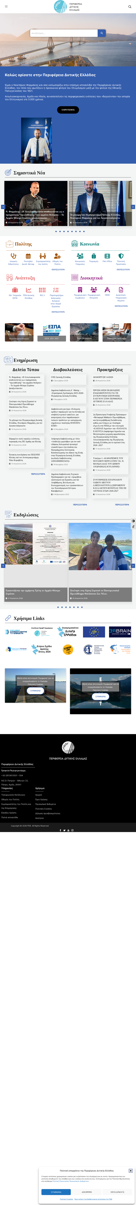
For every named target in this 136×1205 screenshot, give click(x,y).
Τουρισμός (93, 261)
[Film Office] (107, 256)
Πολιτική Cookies (66, 1199)
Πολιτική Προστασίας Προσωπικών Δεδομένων (71, 1181)
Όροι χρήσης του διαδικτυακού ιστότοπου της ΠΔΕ (93, 1199)
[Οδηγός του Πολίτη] (57, 256)
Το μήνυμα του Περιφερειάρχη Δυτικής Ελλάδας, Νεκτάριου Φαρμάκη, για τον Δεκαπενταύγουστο (25, 423)
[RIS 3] (42, 290)
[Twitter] (65, 830)
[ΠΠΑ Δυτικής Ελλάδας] (28, 290)
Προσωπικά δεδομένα (45, 804)
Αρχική (38, 795)
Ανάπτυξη (25, 278)
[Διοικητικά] (74, 277)
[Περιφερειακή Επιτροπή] (93, 289)
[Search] (102, 33)
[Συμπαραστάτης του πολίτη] (42, 256)
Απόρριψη (87, 1192)
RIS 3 (42, 295)
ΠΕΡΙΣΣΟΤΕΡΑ (38, 474)
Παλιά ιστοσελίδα (9, 817)
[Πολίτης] (9, 244)
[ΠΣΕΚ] (107, 289)
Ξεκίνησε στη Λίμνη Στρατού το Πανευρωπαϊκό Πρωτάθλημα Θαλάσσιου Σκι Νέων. (22, 404)
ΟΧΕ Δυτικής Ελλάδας (61, 377)
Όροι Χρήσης (41, 799)
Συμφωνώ (56, 1192)
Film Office (107, 261)
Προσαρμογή (117, 1192)
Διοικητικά (91, 278)
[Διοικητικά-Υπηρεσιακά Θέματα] (121, 289)
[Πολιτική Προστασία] (121, 256)
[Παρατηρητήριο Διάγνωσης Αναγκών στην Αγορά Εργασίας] (56, 290)
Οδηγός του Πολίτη (10, 799)
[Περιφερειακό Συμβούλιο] (80, 289)
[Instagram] (73, 830)
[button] (130, 1170)
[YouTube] (69, 830)
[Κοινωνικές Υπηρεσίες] (80, 256)
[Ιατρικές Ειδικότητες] (13, 256)
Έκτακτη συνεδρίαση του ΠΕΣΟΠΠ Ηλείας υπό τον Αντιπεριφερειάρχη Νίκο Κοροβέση (24, 457)
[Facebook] (61, 830)
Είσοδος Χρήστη (8, 812)
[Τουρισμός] (93, 256)
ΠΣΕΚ (107, 295)
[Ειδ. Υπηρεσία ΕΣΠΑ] (15, 290)
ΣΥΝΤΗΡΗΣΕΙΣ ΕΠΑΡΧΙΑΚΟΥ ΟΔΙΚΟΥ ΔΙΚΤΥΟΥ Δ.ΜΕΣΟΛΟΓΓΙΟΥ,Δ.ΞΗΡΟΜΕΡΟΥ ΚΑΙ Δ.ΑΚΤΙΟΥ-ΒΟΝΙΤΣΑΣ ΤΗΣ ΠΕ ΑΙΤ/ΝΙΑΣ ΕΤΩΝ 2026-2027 (109, 485)
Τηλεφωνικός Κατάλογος (13, 795)
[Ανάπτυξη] (9, 277)
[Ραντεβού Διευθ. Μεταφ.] (28, 256)
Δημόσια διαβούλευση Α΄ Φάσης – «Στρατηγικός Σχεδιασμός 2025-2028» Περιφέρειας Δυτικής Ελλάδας (67, 393)
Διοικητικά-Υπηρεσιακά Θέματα (121, 298)
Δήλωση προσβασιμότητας (47, 813)
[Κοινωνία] (74, 243)
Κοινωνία (89, 244)
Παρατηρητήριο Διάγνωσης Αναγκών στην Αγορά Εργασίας (56, 301)
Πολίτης (23, 244)
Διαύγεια (39, 818)
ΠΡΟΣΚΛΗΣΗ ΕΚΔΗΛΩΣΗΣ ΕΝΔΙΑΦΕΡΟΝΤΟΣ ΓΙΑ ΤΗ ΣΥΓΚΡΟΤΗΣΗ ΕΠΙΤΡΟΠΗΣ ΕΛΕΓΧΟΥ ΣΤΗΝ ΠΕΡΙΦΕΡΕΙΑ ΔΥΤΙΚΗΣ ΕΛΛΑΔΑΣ (107, 396)
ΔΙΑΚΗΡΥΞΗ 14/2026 (103, 377)
